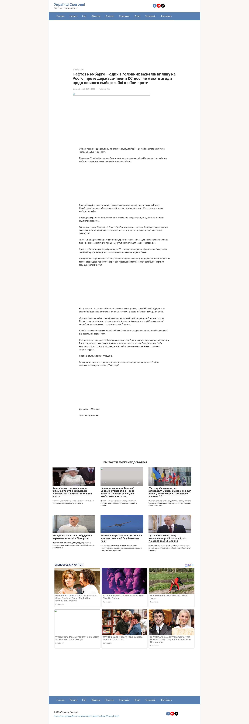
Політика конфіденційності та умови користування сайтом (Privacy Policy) (86, 716)
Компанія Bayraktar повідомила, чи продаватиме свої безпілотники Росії (121, 538)
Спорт (137, 16)
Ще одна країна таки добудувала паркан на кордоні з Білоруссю (72, 537)
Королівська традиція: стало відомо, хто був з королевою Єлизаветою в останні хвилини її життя (72, 492)
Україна (73, 16)
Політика (109, 16)
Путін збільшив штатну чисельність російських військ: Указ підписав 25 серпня (167, 538)
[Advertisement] (124, 42)
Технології (150, 16)
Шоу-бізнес (166, 16)
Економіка (124, 16)
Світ (84, 16)
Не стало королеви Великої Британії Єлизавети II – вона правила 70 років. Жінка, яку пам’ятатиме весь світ (117, 492)
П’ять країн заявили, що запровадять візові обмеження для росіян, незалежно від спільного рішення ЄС (169, 492)
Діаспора (95, 16)
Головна (60, 16)
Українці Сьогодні (69, 4)
